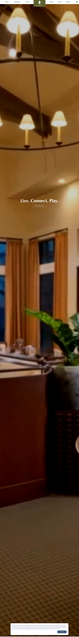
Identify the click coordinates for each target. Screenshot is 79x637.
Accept (62, 631)
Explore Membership (39, 206)
